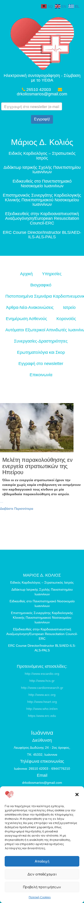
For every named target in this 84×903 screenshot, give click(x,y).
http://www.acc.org (42, 695)
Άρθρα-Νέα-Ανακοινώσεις (30, 307)
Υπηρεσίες (52, 273)
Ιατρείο (69, 307)
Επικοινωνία (41, 374)
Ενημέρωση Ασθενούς (26, 318)
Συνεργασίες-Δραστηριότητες (41, 341)
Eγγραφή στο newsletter (40, 363)
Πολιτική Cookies (40, 897)
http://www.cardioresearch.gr (42, 688)
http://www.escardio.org (42, 673)
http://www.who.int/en (42, 709)
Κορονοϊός (66, 318)
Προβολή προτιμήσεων (42, 886)
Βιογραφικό (40, 285)
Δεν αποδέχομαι (42, 873)
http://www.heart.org (42, 702)
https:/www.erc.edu (42, 716)
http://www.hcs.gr (42, 681)
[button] (77, 794)
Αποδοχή (42, 861)
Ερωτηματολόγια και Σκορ (41, 352)
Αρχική (26, 273)
